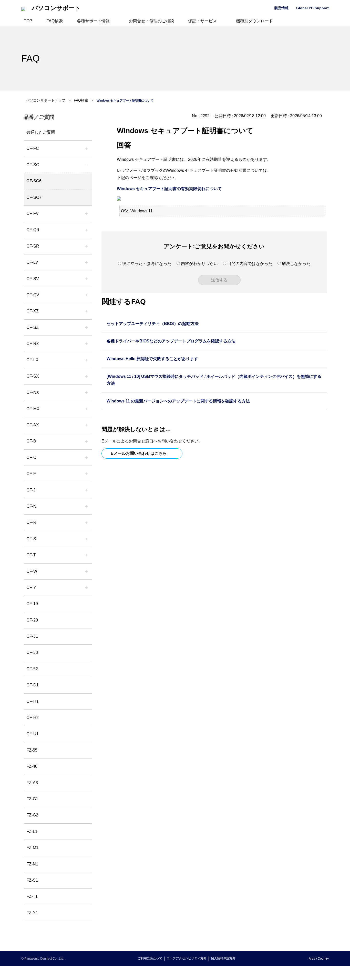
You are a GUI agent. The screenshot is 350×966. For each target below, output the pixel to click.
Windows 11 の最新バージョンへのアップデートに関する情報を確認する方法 (178, 401)
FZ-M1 (32, 847)
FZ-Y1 (32, 913)
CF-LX (32, 360)
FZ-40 (31, 766)
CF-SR (32, 246)
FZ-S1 (32, 880)
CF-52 (32, 669)
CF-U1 (32, 734)
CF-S (31, 539)
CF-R (31, 522)
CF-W (31, 571)
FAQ (30, 58)
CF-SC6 (34, 181)
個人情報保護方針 (223, 958)
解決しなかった (296, 263)
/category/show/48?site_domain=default (86, 506)
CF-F (31, 473)
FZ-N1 (32, 864)
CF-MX (32, 409)
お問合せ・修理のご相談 (151, 21)
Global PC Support (312, 8)
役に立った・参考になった (146, 263)
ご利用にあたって (150, 958)
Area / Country (319, 958)
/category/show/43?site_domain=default (86, 425)
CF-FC (32, 148)
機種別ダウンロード (254, 21)
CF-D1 (32, 685)
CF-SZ (32, 327)
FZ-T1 (32, 896)
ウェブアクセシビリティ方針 (187, 958)
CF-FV (32, 213)
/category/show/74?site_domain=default (86, 246)
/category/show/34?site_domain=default (86, 360)
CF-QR (32, 230)
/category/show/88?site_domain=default (86, 327)
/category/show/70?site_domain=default (86, 539)
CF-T (31, 555)
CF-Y (31, 587)
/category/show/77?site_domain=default (86, 279)
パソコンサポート (56, 8)
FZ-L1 (31, 831)
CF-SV (32, 279)
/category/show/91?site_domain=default (86, 555)
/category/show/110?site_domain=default (86, 230)
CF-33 (32, 652)
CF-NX (32, 392)
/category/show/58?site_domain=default (86, 295)
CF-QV (32, 295)
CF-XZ (32, 311)
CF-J (30, 490)
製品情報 (281, 8)
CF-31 (32, 636)
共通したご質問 (40, 132)
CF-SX (32, 376)
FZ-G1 (32, 799)
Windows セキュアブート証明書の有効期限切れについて (169, 188)
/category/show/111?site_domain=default (86, 311)
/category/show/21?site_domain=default (86, 213)
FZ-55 (31, 750)
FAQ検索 (54, 21)
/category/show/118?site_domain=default (86, 165)
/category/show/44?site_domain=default (86, 441)
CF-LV (32, 262)
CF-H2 (32, 717)
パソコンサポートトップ (45, 100)
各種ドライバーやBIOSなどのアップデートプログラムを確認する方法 (171, 341)
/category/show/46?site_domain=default (86, 474)
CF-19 (32, 604)
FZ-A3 (32, 783)
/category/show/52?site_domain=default (86, 392)
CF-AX (32, 425)
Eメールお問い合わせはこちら (139, 453)
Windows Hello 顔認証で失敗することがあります (152, 359)
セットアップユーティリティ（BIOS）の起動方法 (153, 323)
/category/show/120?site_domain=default (86, 148)
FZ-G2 (32, 815)
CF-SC (32, 165)
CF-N (31, 506)
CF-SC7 (34, 197)
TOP (28, 21)
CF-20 (32, 620)
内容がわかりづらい (199, 263)
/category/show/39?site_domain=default (86, 409)
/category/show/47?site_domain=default (86, 490)
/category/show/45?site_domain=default (86, 457)
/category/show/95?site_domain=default (86, 571)
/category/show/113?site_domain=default (86, 587)
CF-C (31, 457)
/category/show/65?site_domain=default (86, 344)
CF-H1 (32, 701)
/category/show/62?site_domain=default (86, 522)
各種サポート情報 (93, 21)
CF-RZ (32, 343)
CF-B (31, 441)
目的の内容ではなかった (249, 263)
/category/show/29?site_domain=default (86, 262)
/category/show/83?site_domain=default (86, 376)
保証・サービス (202, 21)
